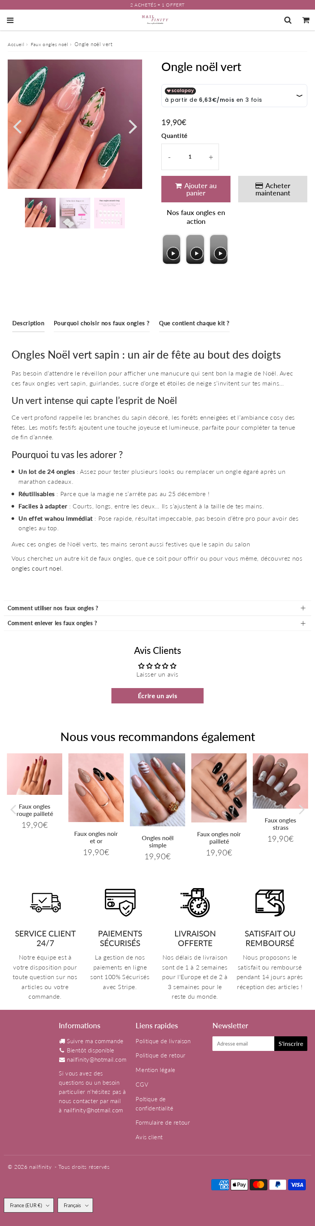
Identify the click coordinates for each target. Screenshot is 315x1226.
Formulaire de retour (163, 1122)
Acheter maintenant (272, 189)
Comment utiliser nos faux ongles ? (53, 608)
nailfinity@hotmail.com (96, 1059)
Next (133, 125)
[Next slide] (221, 249)
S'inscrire (291, 1043)
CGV (142, 1084)
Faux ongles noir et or (96, 837)
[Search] (288, 20)
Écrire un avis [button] (157, 695)
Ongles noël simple (158, 841)
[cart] (306, 20)
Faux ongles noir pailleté (219, 837)
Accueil (16, 44)
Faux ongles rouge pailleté (35, 809)
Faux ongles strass (280, 823)
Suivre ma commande (95, 1040)
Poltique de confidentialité (154, 1103)
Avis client (149, 1136)
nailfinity (40, 1166)
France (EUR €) (26, 1205)
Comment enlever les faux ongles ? (52, 623)
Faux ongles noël (49, 44)
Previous (17, 125)
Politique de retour (160, 1055)
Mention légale (155, 1069)
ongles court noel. (37, 568)
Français (72, 1205)
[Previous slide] (169, 249)
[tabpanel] (40, 212)
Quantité (174, 135)
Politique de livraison (163, 1040)
